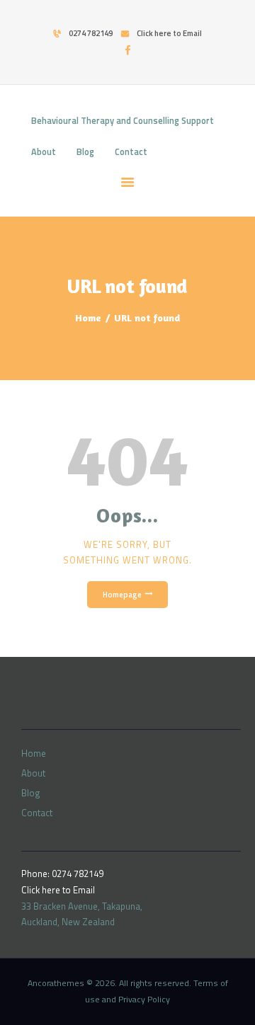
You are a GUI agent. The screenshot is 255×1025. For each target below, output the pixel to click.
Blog (30, 793)
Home (88, 317)
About (33, 773)
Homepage (122, 594)
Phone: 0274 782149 (62, 873)
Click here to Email (58, 890)
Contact (36, 813)
